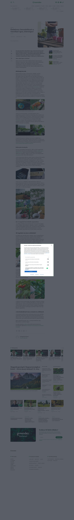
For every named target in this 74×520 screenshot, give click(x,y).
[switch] (48, 259)
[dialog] (37, 260)
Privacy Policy (42, 274)
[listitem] (37, 257)
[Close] (52, 245)
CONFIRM (30, 271)
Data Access (37, 274)
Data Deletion (32, 274)
